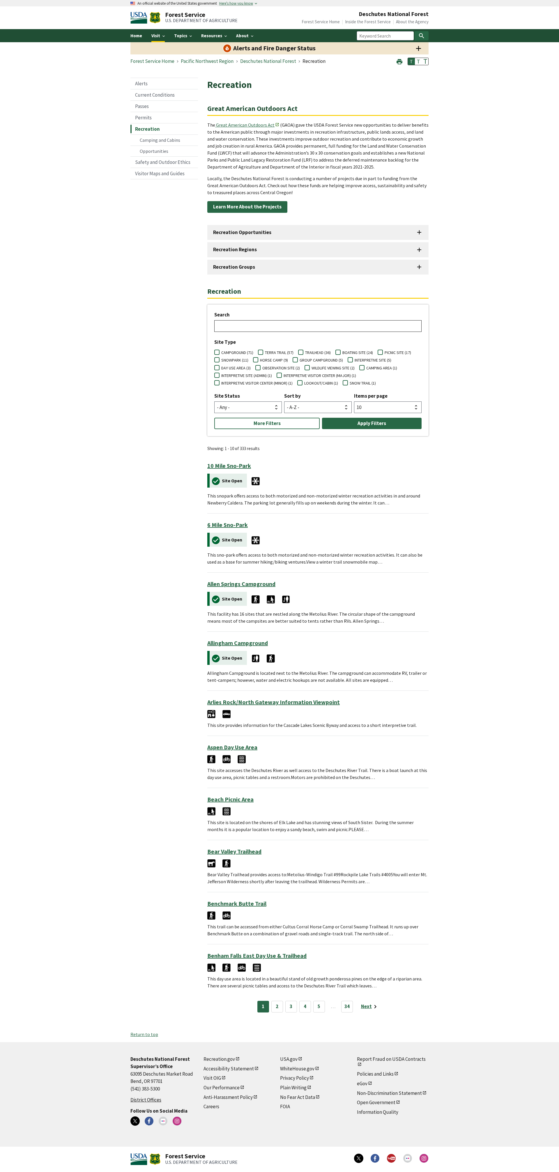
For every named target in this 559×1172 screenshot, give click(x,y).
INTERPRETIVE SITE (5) (373, 360)
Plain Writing (293, 1087)
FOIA (285, 1106)
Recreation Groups (234, 267)
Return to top (144, 1034)
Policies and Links (375, 1074)
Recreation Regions (235, 249)
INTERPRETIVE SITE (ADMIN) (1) (246, 375)
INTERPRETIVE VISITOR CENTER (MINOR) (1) (257, 383)
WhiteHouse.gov (297, 1068)
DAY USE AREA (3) (236, 368)
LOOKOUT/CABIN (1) (321, 383)
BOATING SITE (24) (357, 352)
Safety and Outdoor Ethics (162, 162)
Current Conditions (155, 95)
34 (347, 1006)
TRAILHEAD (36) (318, 352)
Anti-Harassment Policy (228, 1097)
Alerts (141, 83)
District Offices (145, 1100)
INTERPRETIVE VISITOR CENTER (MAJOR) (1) (320, 375)
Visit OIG (212, 1078)
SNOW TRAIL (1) (363, 383)
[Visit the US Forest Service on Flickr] (407, 1158)
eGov (362, 1083)
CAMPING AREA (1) (381, 368)
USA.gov (289, 1059)
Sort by (292, 396)
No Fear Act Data (297, 1097)
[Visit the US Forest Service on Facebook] (375, 1158)
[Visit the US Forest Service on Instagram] (424, 1158)
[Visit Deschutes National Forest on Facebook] (149, 1121)
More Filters (267, 423)
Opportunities (154, 151)
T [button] (411, 61)
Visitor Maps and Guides (160, 173)
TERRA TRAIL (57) (279, 352)
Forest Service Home (321, 22)
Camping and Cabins (160, 140)
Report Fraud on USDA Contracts (391, 1059)
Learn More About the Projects (247, 206)
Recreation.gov (219, 1059)
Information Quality (377, 1112)
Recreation (147, 129)
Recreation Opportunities (242, 232)
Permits (143, 117)
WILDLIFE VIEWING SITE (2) (333, 368)
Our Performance (222, 1087)
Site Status (227, 396)
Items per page (371, 396)
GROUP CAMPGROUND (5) (321, 360)
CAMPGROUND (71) (237, 352)
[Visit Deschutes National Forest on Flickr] (163, 1121)
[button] (399, 61)
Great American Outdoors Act (245, 125)
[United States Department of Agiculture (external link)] (140, 18)
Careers (211, 1106)
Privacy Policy (294, 1078)
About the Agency (412, 22)
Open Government (376, 1102)
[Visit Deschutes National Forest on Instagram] (177, 1121)
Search (222, 314)
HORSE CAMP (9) (274, 360)
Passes (142, 106)
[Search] (422, 35)
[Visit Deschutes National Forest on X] (135, 1121)
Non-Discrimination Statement (389, 1093)
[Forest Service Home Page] (155, 18)
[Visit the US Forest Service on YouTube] (391, 1158)
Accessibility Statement (229, 1068)
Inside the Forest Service (368, 22)
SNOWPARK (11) (234, 360)
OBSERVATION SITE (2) (281, 368)
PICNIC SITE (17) (398, 352)
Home (136, 35)
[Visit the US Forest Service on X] (358, 1158)
